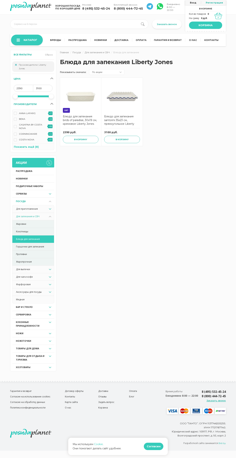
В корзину (80, 139)
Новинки (100, 40)
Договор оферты (74, 391)
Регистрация (214, 2)
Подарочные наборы (29, 186)
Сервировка (23, 314)
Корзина (206, 25)
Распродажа (77, 40)
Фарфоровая (23, 284)
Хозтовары (23, 367)
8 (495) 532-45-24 (96, 8)
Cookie (98, 444)
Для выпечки (23, 269)
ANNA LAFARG (27, 113)
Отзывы (102, 396)
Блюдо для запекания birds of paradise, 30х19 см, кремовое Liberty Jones (80, 120)
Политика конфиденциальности (28, 407)
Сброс (49, 54)
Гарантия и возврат (168, 40)
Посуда (21, 201)
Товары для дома (27, 348)
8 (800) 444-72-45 (128, 8)
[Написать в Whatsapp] (150, 8)
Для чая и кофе (24, 276)
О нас (193, 40)
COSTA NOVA (26, 139)
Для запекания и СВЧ (27, 216)
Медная (20, 299)
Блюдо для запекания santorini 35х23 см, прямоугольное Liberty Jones (119, 120)
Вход (193, 2)
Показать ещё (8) (26, 146)
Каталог (30, 40)
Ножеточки (23, 340)
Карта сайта (71, 402)
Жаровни (21, 223)
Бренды (55, 40)
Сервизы (21, 193)
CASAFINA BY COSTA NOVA (30, 126)
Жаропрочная (24, 261)
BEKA (22, 119)
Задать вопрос (106, 402)
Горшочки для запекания (30, 246)
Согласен (154, 446)
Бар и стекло (24, 307)
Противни (21, 254)
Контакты (211, 40)
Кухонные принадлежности (27, 324)
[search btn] (142, 24)
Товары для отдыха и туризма (30, 357)
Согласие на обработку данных (27, 402)
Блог (131, 396)
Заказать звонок (167, 24)
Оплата (141, 40)
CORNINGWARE (28, 133)
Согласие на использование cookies (30, 396)
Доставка (121, 40)
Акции (21, 163)
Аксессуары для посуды (29, 291)
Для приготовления (27, 208)
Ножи (19, 333)
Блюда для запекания (28, 239)
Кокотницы (22, 231)
